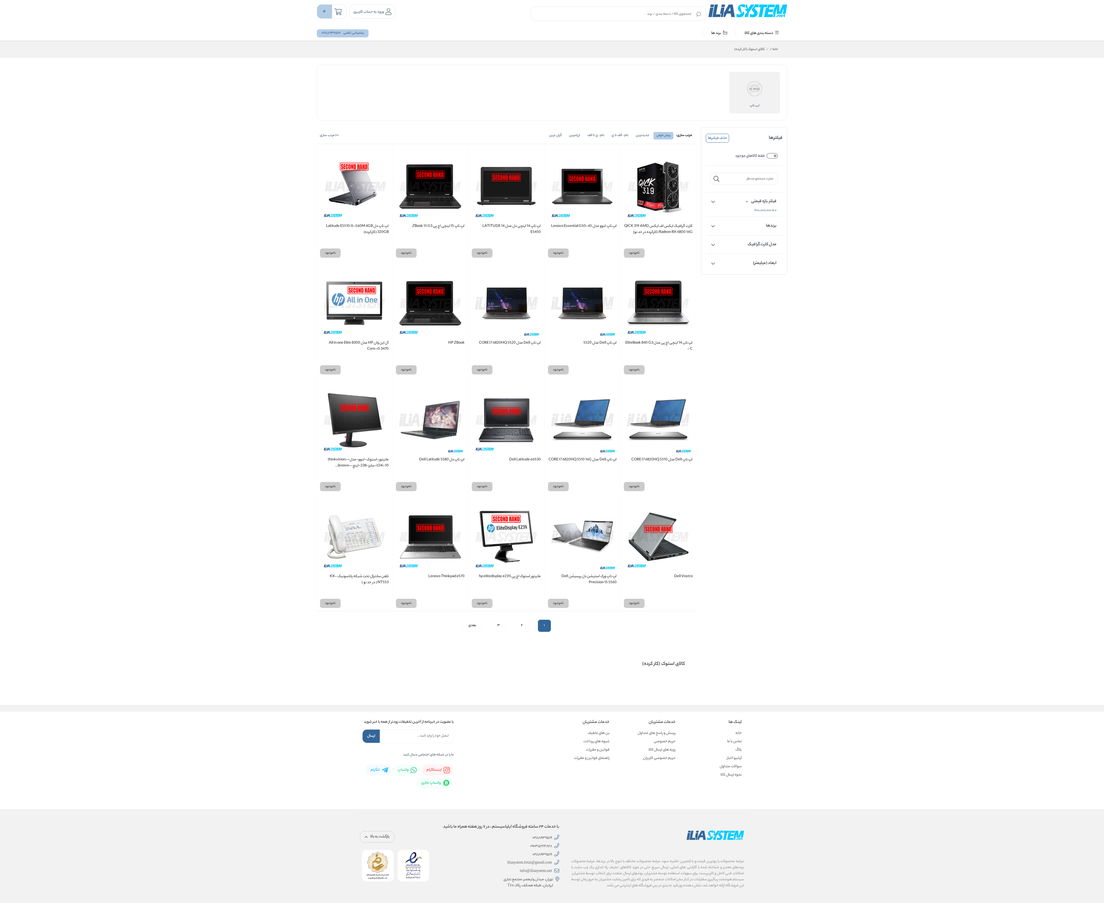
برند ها (716, 33)
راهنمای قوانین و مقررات (592, 758)
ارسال (371, 736)
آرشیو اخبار (734, 758)
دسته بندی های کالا (759, 33)
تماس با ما (734, 742)
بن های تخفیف (599, 733)
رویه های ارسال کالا (662, 750)
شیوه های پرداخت (596, 742)
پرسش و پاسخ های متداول (657, 733)
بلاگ (738, 750)
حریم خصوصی (665, 742)
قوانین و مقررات (598, 750)
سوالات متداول (731, 767)
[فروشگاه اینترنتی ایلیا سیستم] (747, 11)
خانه (774, 49)
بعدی (472, 625)
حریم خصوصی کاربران (659, 758)
